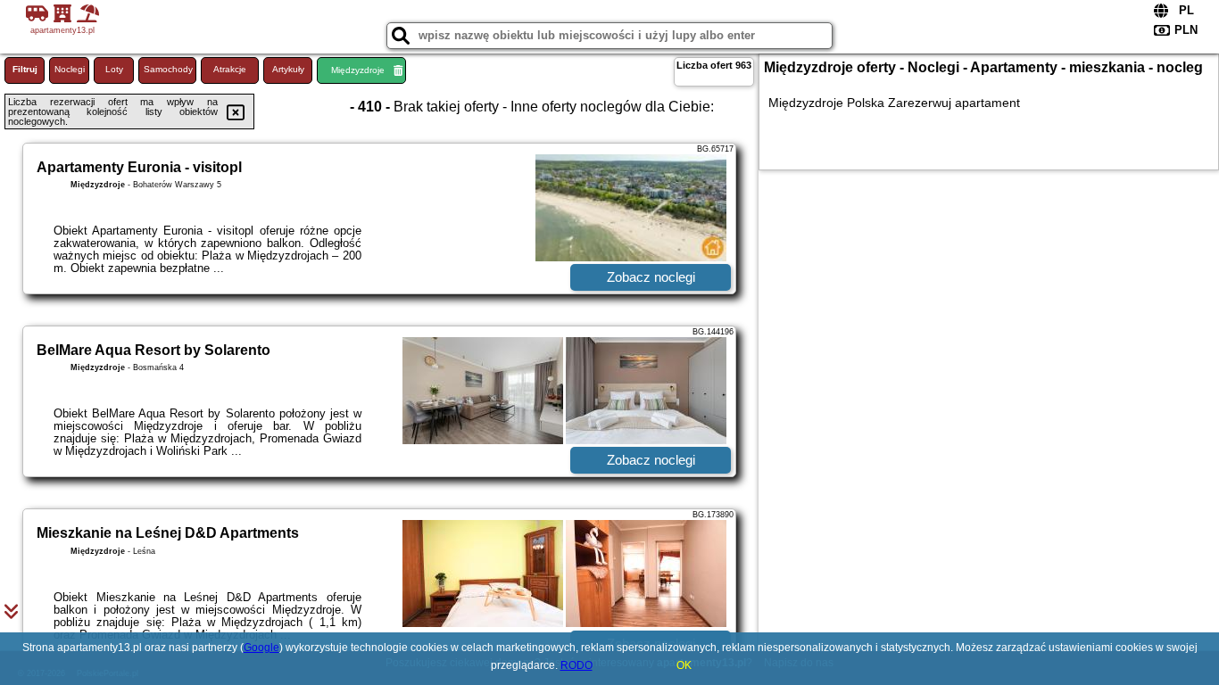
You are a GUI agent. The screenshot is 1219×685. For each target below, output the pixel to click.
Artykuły (288, 69)
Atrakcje (229, 69)
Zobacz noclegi (651, 277)
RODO (576, 665)
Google (261, 647)
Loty (114, 69)
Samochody (168, 69)
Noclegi (69, 69)
